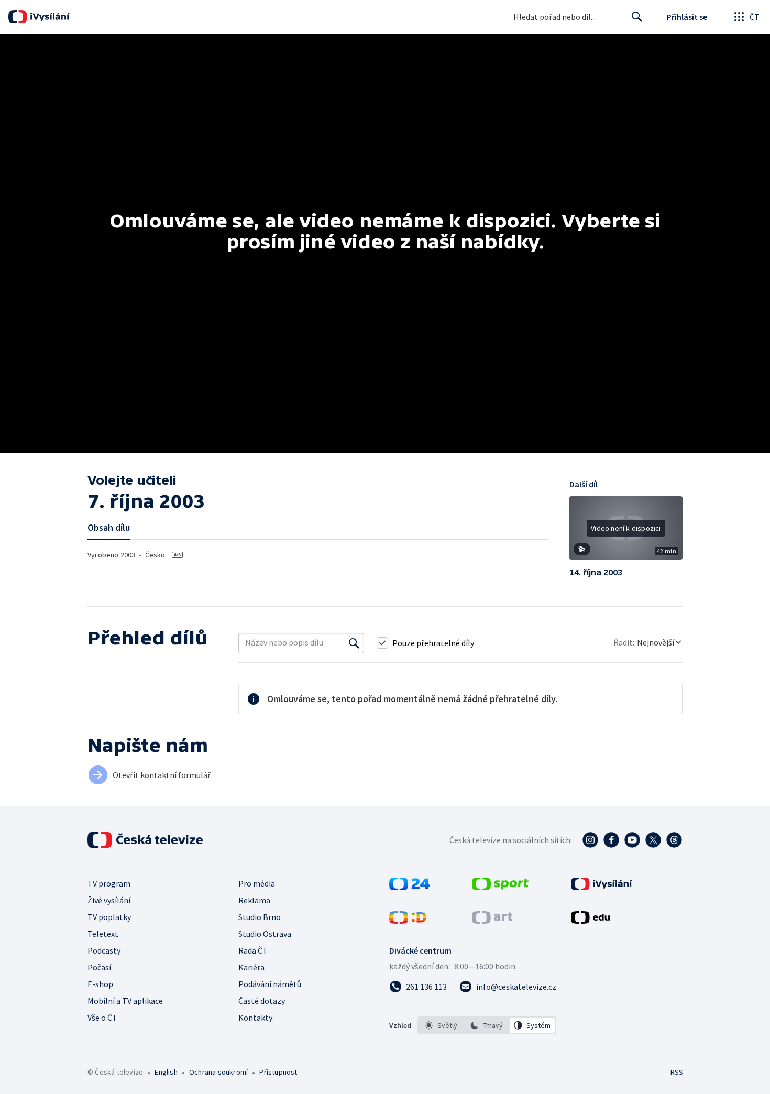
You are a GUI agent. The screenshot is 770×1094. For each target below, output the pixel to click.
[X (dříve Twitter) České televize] (653, 840)
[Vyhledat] (354, 643)
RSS (676, 1072)
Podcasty (103, 950)
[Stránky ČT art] (492, 920)
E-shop (100, 984)
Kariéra (251, 967)
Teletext (102, 933)
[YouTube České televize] (632, 840)
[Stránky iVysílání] (601, 887)
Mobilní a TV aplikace (125, 1000)
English (166, 1072)
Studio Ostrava (264, 933)
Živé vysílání (108, 900)
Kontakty (255, 1017)
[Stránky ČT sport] (500, 887)
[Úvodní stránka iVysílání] (48, 16)
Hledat (637, 16)
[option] (441, 1025)
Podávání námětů (269, 984)
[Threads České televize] (674, 840)
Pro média (256, 883)
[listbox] (486, 1025)
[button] (626, 531)
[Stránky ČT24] (409, 887)
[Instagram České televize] (590, 840)
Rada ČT (253, 950)
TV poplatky (109, 917)
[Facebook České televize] (611, 840)
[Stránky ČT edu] (590, 920)
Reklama (254, 900)
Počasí (99, 967)
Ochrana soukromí (218, 1072)
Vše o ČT (102, 1017)
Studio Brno (259, 917)
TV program (108, 883)
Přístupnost (278, 1072)
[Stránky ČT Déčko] (407, 920)
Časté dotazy (261, 1000)
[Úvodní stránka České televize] (146, 840)
